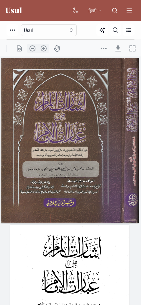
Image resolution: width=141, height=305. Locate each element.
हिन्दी (92, 10)
